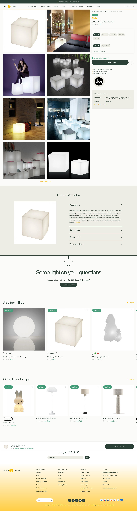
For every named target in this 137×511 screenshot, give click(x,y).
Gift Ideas (89, 6)
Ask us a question (68, 285)
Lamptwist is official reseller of (101, 73)
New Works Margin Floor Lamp (78, 418)
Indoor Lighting (32, 6)
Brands (81, 6)
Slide (94, 18)
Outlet (98, 6)
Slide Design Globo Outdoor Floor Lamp (14, 357)
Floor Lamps (104, 11)
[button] (24, 31)
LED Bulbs (72, 6)
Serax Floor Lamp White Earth (111, 418)
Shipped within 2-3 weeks (26, 448)
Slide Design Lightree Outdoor (100, 357)
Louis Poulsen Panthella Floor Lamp (46, 418)
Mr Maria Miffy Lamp (9, 422)
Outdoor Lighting (45, 6)
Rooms (56, 6)
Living (63, 6)
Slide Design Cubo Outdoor (55, 357)
